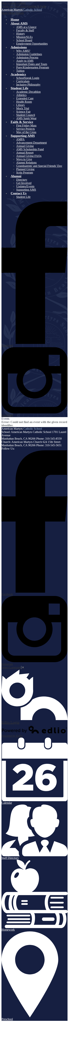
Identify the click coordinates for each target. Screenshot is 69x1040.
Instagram (7, 415)
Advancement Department (31, 142)
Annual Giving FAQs (28, 155)
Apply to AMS (24, 60)
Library (20, 105)
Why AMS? (23, 50)
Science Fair (23, 111)
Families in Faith (36, 6)
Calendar (6, 802)
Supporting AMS (26, 189)
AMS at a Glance (26, 27)
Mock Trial (22, 108)
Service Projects (25, 128)
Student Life (23, 196)
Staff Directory (10, 857)
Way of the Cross (26, 132)
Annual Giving (25, 146)
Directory (21, 179)
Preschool (20, 6)
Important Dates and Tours (31, 64)
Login (10, 722)
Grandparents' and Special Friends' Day (39, 165)
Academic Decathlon (28, 91)
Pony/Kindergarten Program (32, 67)
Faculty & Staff (25, 30)
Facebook (7, 345)
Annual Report (24, 152)
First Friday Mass (26, 125)
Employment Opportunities (32, 43)
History (20, 33)
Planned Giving (25, 169)
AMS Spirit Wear (26, 118)
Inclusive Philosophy (28, 84)
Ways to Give (24, 159)
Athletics (21, 95)
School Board (24, 40)
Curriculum (22, 81)
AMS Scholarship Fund (30, 149)
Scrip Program (24, 172)
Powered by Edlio (11, 735)
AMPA (20, 139)
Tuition (20, 70)
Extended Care (24, 98)
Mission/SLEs (24, 37)
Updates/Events (25, 186)
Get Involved (23, 183)
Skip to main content (13, 3)
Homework (8, 929)
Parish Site (7, 6)
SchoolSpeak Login (27, 77)
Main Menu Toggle (12, 13)
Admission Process (27, 57)
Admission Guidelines (29, 54)
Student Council (25, 115)
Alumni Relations (26, 162)
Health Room (24, 101)
